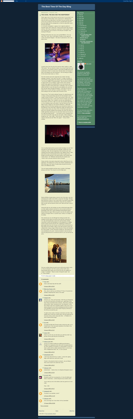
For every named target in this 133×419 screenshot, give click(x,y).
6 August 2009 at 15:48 (49, 320)
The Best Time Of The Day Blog (56, 6)
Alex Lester (88, 63)
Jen (45, 322)
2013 (80, 16)
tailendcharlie (47, 354)
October (82, 29)
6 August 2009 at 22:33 (49, 339)
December (82, 25)
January (82, 56)
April (81, 50)
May (81, 48)
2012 (80, 18)
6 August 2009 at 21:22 (49, 330)
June (81, 46)
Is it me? (46, 375)
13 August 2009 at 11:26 (49, 396)
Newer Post (41, 410)
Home (57, 410)
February (82, 54)
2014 (80, 14)
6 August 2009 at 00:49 (49, 286)
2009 (80, 24)
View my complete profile (85, 122)
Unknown (46, 368)
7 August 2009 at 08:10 (49, 365)
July (81, 45)
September (82, 31)
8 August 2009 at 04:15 (49, 388)
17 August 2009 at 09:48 (49, 403)
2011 (80, 20)
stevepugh (46, 391)
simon (45, 333)
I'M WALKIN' (83, 39)
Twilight (46, 297)
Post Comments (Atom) (50, 413)
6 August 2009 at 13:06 (49, 295)
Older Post (72, 410)
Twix (45, 281)
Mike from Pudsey (48, 289)
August (82, 33)
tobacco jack (47, 341)
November (82, 27)
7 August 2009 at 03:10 (49, 352)
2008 (80, 58)
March (81, 52)
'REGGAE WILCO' (84, 37)
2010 (80, 22)
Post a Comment (44, 405)
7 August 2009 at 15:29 (49, 372)
